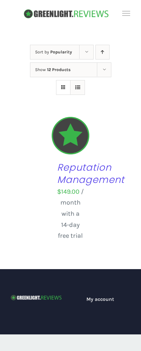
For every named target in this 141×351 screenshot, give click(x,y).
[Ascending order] (102, 52)
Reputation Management (90, 173)
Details (70, 145)
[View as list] (77, 87)
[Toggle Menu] (126, 13)
